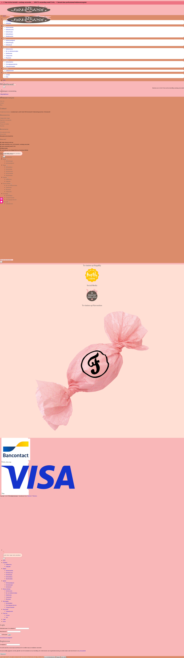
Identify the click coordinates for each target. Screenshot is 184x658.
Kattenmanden (9, 27)
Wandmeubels (9, 36)
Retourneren (3, 134)
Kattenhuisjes (9, 32)
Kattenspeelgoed (10, 40)
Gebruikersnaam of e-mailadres (7, 628)
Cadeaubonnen (10, 71)
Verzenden (2, 122)
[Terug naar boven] (0, 498)
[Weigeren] (66, 657)
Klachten (2, 126)
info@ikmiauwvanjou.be (5, 112)
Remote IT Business (32, 496)
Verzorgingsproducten (11, 64)
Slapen (4, 25)
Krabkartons (9, 21)
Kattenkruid (9, 45)
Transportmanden (10, 66)
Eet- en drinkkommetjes (12, 51)
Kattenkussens (10, 30)
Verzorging (5, 60)
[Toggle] (6, 159)
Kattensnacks (9, 49)
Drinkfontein (9, 53)
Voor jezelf (5, 68)
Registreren (3, 653)
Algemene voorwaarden (5, 120)
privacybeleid (82, 651)
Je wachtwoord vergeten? (6, 638)
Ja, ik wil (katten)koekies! (49, 657)
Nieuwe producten (7, 157)
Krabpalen (8, 23)
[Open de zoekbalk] (0, 258)
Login (9, 634)
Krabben (5, 19)
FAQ (7, 77)
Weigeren (58, 657)
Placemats (8, 58)
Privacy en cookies (4, 124)
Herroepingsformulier (5, 132)
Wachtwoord (3, 632)
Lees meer (63, 657)
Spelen (4, 38)
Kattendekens (9, 34)
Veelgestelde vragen (5, 118)
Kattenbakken (9, 62)
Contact (8, 75)
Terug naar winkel (4, 94)
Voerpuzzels (9, 56)
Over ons (5, 72)
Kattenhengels (9, 43)
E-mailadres (3, 645)
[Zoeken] (4, 87)
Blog (1, 105)
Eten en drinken (6, 47)
